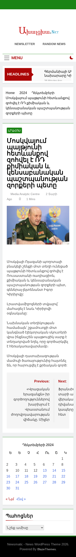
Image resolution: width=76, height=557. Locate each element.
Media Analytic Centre (25, 194)
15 (63, 470)
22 (63, 476)
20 (45, 476)
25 (26, 482)
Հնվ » (21, 499)
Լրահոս (14, 130)
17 (17, 476)
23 (8, 482)
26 (35, 482)
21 (54, 476)
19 (35, 476)
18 (26, 476)
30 (8, 488)
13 (45, 470)
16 (8, 476)
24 (17, 482)
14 (54, 470)
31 (17, 488)
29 (63, 482)
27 (45, 482)
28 (54, 482)
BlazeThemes (46, 549)
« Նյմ (10, 499)
